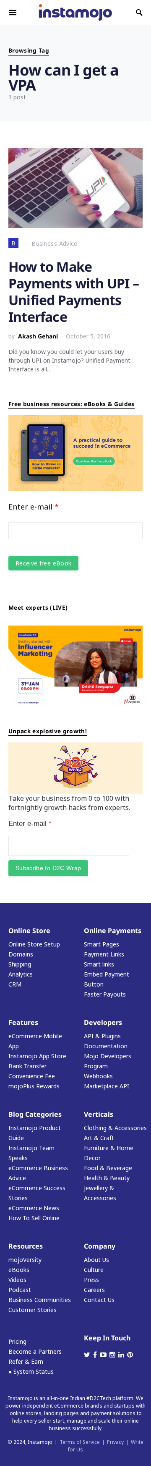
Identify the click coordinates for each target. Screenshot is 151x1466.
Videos (17, 1280)
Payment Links (104, 954)
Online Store (29, 930)
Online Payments (112, 930)
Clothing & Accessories (115, 1128)
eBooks (18, 1270)
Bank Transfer (27, 1066)
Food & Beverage (108, 1168)
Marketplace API (106, 1086)
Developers (103, 1022)
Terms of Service (80, 1442)
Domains (20, 954)
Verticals (98, 1114)
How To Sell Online (34, 1218)
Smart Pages (101, 944)
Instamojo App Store (37, 1056)
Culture (94, 1270)
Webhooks (98, 1076)
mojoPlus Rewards (34, 1086)
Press (91, 1280)
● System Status (31, 1371)
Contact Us (99, 1300)
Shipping (19, 964)
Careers (94, 1290)
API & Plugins (102, 1036)
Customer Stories (32, 1310)
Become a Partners (35, 1351)
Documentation (106, 1046)
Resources (25, 1246)
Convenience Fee (31, 1076)
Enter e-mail (33, 507)
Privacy (115, 1442)
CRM (14, 984)
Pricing (17, 1341)
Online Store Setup (34, 944)
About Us (96, 1260)
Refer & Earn (25, 1361)
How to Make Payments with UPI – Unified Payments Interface (73, 291)
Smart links (99, 964)
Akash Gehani (38, 336)
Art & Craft (99, 1138)
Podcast (19, 1290)
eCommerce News (33, 1208)
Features (23, 1022)
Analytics (20, 974)
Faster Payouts (105, 994)
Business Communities (39, 1300)
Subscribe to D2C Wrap (48, 868)
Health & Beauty (107, 1178)
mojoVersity (25, 1260)
